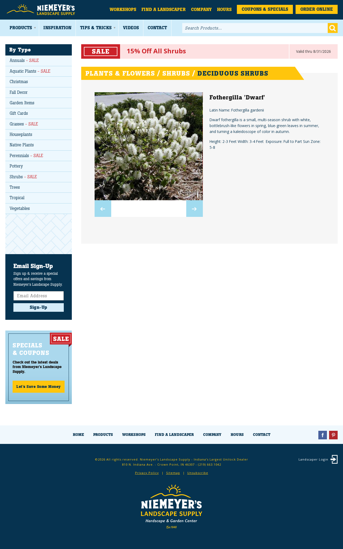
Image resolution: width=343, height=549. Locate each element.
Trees (15, 187)
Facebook (322, 435)
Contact (157, 27)
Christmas (19, 81)
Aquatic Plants (30, 71)
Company (201, 9)
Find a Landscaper (163, 9)
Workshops (123, 9)
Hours (224, 9)
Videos (131, 27)
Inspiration (57, 27)
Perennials (26, 155)
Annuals (24, 60)
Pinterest (333, 435)
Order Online (316, 9)
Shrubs (23, 176)
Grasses (24, 124)
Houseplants (21, 134)
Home (78, 434)
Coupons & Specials (265, 9)
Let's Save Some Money (38, 386)
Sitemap (173, 473)
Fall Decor (19, 92)
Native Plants (22, 144)
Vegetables (20, 208)
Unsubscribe (197, 473)
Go (333, 28)
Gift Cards (19, 113)
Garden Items (22, 102)
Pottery (16, 166)
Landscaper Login (313, 459)
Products (21, 27)
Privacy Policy (147, 473)
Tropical (17, 197)
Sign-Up (38, 307)
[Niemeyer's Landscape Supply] (41, 10)
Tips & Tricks (95, 27)
